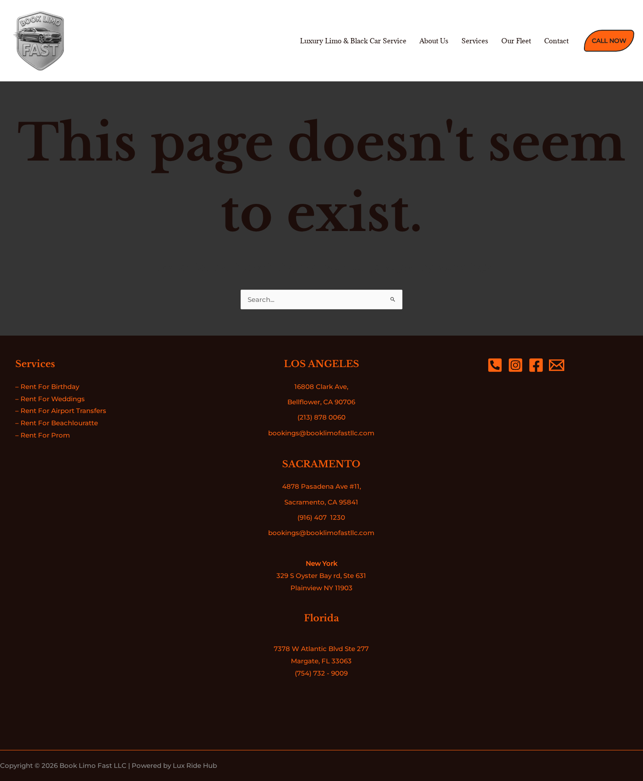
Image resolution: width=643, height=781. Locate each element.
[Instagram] (515, 365)
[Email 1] (556, 365)
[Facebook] (536, 365)
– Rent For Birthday (47, 386)
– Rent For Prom (42, 435)
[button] (609, 41)
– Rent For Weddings (50, 399)
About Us (433, 40)
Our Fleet (516, 40)
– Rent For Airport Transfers (60, 410)
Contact (556, 40)
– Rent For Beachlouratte (56, 423)
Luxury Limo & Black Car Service (353, 40)
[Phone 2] (495, 365)
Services (474, 40)
